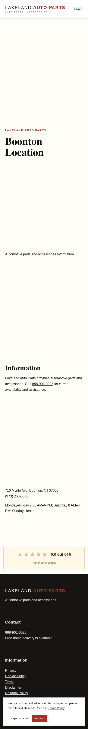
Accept (39, 718)
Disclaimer (13, 687)
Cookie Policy (15, 676)
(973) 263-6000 (16, 496)
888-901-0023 (42, 384)
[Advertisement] (44, 62)
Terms (9, 682)
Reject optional (20, 718)
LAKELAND (35, 9)
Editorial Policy (16, 693)
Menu (77, 9)
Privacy (10, 670)
